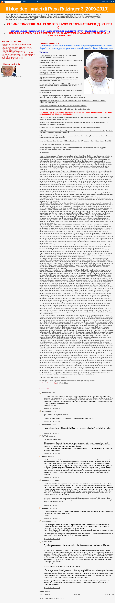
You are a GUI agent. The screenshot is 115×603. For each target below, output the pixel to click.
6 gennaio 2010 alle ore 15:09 (52, 453)
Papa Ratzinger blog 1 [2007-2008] (12, 58)
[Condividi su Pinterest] (67, 383)
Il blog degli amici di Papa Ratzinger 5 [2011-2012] (16, 48)
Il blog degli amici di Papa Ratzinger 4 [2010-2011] (16, 56)
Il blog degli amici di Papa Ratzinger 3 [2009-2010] (57, 9)
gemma (44, 456)
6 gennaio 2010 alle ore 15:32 (52, 477)
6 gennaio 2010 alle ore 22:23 (52, 518)
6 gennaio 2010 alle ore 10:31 (52, 421)
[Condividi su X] (63, 383)
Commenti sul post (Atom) (54, 598)
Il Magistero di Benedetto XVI (10, 50)
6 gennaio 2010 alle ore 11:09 (52, 433)
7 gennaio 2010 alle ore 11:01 (52, 588)
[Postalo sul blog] (61, 383)
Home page (76, 594)
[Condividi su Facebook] (65, 383)
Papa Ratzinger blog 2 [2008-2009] (12, 57)
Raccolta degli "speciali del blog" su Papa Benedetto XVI (18, 54)
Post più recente (45, 594)
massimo (45, 508)
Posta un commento (45, 591)
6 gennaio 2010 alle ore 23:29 (52, 539)
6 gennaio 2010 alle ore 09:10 (52, 408)
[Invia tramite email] (58, 383)
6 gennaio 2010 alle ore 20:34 (52, 505)
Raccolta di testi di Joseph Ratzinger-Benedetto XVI (17, 53)
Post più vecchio (108, 594)
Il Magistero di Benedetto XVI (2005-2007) (14, 51)
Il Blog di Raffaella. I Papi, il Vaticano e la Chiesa (16, 47)
